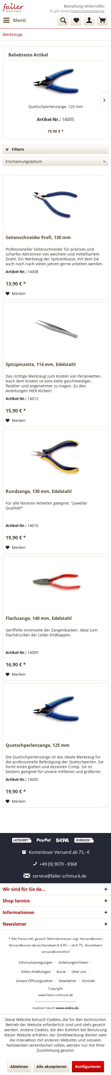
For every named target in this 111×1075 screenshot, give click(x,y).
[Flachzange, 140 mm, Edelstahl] (55, 583)
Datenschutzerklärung (88, 11)
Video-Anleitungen (36, 971)
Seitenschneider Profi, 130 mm (38, 237)
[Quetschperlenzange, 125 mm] (55, 82)
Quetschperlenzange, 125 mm (56, 106)
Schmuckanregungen (36, 962)
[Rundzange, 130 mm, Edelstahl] (55, 456)
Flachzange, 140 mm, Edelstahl (39, 618)
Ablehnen (19, 1066)
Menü (19, 20)
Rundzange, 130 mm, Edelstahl (39, 491)
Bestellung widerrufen (84, 6)
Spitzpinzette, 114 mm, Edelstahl (41, 364)
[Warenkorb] (102, 20)
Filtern (17, 149)
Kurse (61, 971)
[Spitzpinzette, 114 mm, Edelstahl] (55, 329)
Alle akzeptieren (51, 1066)
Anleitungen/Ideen (73, 962)
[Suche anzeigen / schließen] (62, 20)
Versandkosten (91, 938)
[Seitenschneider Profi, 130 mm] (55, 202)
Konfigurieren (88, 1066)
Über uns (79, 971)
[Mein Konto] (89, 20)
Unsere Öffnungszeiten (34, 980)
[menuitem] (14, 20)
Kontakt (88, 980)
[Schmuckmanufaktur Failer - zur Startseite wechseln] (13, 7)
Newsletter (67, 980)
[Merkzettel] (76, 20)
